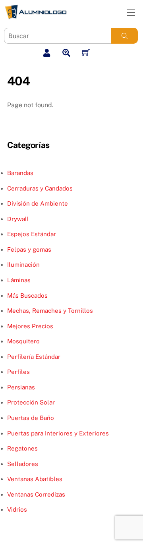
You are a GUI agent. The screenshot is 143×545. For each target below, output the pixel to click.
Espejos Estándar (31, 234)
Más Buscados (27, 295)
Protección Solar (31, 402)
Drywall (18, 219)
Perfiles (18, 371)
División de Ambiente (37, 203)
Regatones (22, 448)
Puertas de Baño (30, 417)
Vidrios (17, 509)
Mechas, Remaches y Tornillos (50, 310)
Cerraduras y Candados (40, 188)
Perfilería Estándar (33, 356)
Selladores (22, 463)
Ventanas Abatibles (34, 479)
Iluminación (23, 264)
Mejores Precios (30, 326)
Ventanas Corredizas (36, 494)
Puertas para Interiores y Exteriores (58, 433)
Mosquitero (23, 341)
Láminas (19, 280)
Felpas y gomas (29, 249)
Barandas (20, 172)
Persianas (21, 387)
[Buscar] (124, 36)
